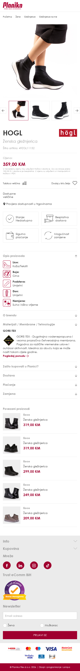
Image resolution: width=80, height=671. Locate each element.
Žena (11, 625)
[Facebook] (7, 565)
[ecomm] (14, 590)
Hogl (12, 132)
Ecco (26, 414)
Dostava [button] (9, 375)
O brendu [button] (10, 315)
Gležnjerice (30, 16)
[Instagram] (34, 565)
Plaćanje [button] (9, 384)
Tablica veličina (12, 183)
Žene (18, 16)
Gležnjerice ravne (48, 16)
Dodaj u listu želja (61, 183)
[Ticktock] (47, 565)
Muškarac (51, 625)
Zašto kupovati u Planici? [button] (20, 366)
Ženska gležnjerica (35, 419)
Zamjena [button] (9, 393)
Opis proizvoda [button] (14, 255)
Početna (7, 16)
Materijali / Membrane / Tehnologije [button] (29, 324)
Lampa (66, 667)
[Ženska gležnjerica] (11, 421)
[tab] (40, 255)
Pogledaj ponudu (14, 355)
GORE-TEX (9, 330)
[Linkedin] (20, 565)
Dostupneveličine (9, 195)
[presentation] (3, 110)
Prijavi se (40, 635)
